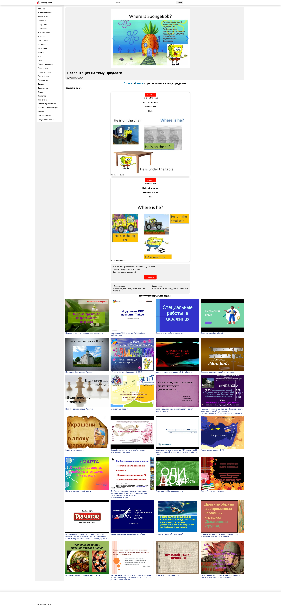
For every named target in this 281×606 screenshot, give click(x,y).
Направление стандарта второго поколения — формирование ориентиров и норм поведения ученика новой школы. (131, 577)
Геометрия (42, 28)
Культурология (44, 115)
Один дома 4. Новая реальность (169, 491)
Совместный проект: (119, 409)
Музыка (41, 52)
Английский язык (45, 13)
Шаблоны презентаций (48, 108)
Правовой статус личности (167, 575)
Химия (40, 92)
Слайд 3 (150, 180)
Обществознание (45, 64)
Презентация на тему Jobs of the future (170, 288)
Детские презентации (47, 104)
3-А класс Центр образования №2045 (126, 372)
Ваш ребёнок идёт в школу (212, 491)
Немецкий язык (44, 72)
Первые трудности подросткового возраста (84, 333)
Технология (43, 80)
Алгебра (41, 9)
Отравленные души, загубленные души (217, 372)
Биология (42, 20)
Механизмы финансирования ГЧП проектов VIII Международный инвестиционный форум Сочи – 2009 (177, 452)
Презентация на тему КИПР (212, 450)
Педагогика (43, 68)
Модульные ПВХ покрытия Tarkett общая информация (128, 334)
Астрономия (43, 17)
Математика (43, 44)
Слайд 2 (150, 94)
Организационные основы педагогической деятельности (174, 410)
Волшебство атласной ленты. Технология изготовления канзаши (128, 451)
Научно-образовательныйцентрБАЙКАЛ (128, 534)
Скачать (150, 277)
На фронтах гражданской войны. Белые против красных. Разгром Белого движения (221, 576)
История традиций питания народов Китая (84, 575)
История (41, 36)
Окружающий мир (46, 119)
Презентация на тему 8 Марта (78, 491)
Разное (41, 111)
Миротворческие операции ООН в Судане (174, 372)
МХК (39, 56)
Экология (42, 96)
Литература (43, 40)
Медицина (42, 48)
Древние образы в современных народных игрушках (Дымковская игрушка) (219, 535)
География (42, 24)
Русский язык (43, 76)
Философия (43, 88)
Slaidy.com (46, 2)
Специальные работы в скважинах (170, 333)
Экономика (42, 100)
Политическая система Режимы (79, 409)
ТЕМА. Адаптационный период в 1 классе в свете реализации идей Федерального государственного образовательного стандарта (222, 411)
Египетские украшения (75, 450)
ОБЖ (40, 60)
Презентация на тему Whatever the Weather (129, 289)
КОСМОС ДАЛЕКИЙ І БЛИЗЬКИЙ (169, 534)
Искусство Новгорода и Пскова (78, 372)
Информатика (44, 32)
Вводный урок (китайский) (212, 333)
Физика (41, 84)
